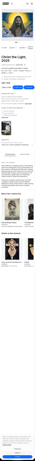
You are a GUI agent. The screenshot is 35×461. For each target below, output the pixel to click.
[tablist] (17, 154)
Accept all (17, 456)
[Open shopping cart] (27, 3)
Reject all (17, 452)
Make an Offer (6, 87)
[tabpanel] (17, 172)
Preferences (17, 449)
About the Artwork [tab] (10, 154)
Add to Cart (19, 87)
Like (5, 47)
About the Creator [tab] (25, 154)
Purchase (29, 87)
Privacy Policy (7, 445)
